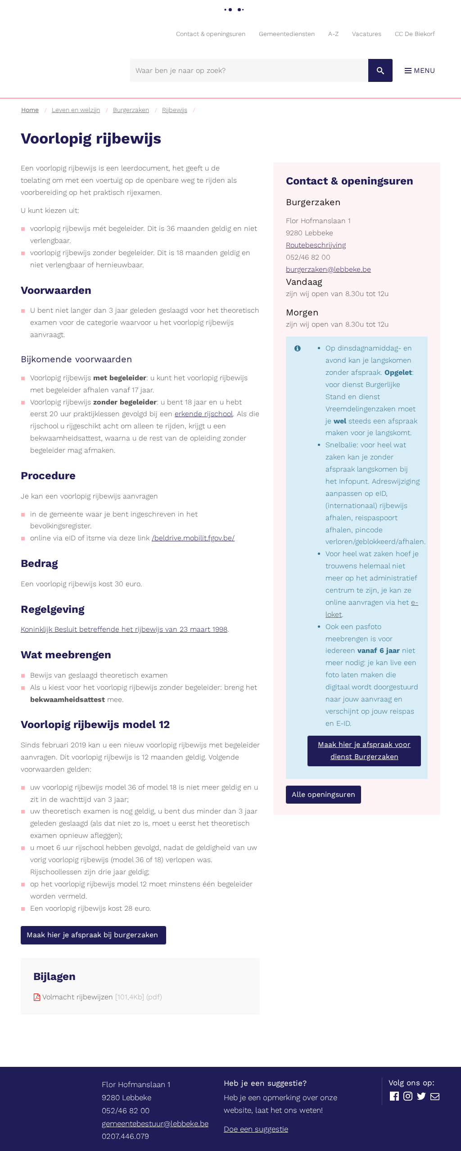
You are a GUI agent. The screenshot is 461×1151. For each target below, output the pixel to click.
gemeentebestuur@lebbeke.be (155, 1123)
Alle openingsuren (323, 794)
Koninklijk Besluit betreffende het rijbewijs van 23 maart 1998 (124, 629)
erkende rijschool (204, 413)
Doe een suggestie (256, 1128)
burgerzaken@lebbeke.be (328, 269)
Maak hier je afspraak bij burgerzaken (93, 935)
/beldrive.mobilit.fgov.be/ (193, 538)
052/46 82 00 (308, 257)
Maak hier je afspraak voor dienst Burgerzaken (364, 750)
